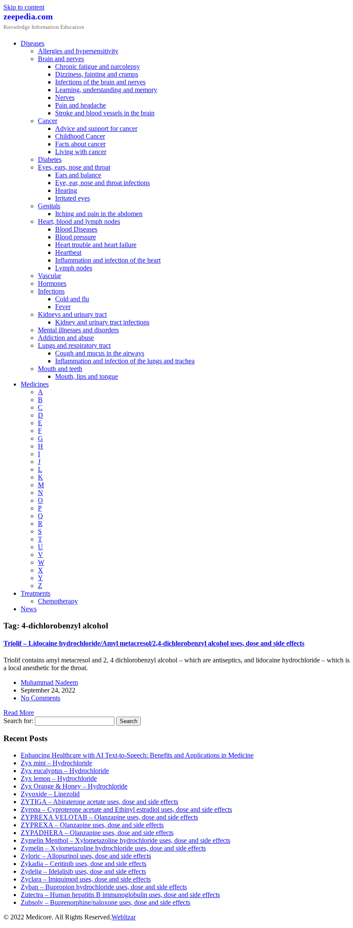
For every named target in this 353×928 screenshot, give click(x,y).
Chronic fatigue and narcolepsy (97, 66)
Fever (63, 306)
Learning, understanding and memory (106, 89)
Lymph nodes (73, 268)
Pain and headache (80, 105)
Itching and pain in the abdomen (98, 213)
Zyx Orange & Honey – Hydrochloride (74, 786)
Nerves (64, 97)
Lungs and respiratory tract (74, 345)
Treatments (35, 593)
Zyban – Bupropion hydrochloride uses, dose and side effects (104, 887)
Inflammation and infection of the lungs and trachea (125, 361)
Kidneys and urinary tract (72, 314)
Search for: (18, 720)
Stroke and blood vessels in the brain (105, 113)
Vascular (49, 275)
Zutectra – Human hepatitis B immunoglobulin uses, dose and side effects (120, 894)
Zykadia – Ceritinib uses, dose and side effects (83, 863)
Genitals (49, 206)
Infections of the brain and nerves (100, 82)
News (29, 608)
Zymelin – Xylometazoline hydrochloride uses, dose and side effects (113, 848)
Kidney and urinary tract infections (102, 322)
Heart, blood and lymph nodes (79, 221)
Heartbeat (68, 252)
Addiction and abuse (66, 337)
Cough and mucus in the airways (99, 353)
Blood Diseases (76, 229)
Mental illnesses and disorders (78, 330)
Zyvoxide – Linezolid (50, 794)
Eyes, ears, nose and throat (74, 167)
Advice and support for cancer (96, 128)
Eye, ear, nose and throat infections (102, 182)
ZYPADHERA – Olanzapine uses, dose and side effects (97, 832)
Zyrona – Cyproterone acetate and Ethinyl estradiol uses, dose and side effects (126, 809)
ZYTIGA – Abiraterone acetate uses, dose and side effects (99, 801)
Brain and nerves (61, 58)
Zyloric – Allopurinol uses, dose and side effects (86, 856)
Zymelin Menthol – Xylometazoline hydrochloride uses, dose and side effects (125, 840)
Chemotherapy (58, 601)
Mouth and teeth (60, 368)
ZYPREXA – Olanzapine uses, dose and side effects (92, 825)
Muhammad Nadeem (49, 682)
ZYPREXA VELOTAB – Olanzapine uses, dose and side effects (109, 817)
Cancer (47, 120)
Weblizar (123, 917)
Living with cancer (80, 151)
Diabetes (50, 159)
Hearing (66, 190)
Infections (51, 291)
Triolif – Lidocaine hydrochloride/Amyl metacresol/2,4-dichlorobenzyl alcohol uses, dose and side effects (153, 643)
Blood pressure (75, 237)
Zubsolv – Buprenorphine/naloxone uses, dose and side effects (105, 902)
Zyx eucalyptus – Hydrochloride (65, 770)
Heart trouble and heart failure (95, 244)
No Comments (40, 698)
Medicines (35, 384)
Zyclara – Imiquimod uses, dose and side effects (86, 879)
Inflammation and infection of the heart (108, 260)
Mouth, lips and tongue (86, 376)
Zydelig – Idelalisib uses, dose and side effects (83, 871)
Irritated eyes (72, 198)
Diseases (32, 43)
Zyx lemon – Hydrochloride (59, 778)
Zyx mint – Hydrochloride (56, 763)
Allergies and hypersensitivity (78, 51)
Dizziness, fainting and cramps (96, 74)
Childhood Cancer (80, 136)
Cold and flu (72, 299)
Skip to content (23, 7)
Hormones (52, 283)
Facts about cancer (80, 144)
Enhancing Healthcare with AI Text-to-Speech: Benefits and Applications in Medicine (137, 755)
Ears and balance (78, 175)
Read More (18, 712)
